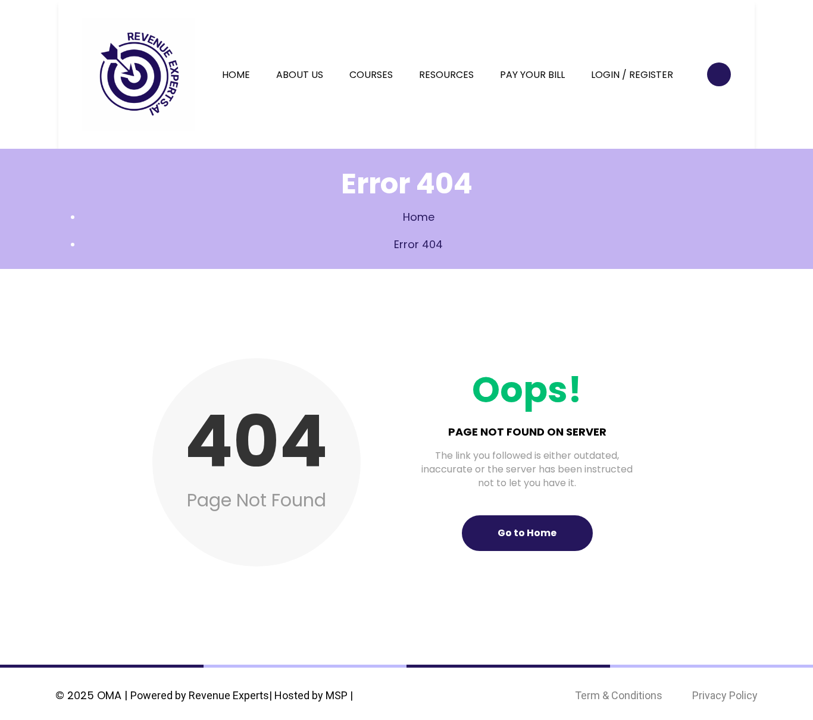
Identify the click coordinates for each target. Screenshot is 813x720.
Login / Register (632, 75)
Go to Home (527, 533)
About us (299, 75)
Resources (446, 75)
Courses (371, 75)
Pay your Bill (532, 75)
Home (236, 75)
